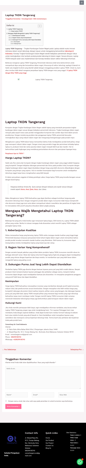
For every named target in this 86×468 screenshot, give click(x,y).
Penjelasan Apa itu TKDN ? (14, 153)
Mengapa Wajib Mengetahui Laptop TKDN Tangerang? (24, 33)
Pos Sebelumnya (9, 349)
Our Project (49, 443)
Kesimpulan (17, 41)
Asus (36, 189)
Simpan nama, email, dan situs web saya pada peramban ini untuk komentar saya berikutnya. (40, 401)
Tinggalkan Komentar (12, 19)
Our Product (50, 440)
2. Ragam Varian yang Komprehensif (21, 37)
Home (48, 438)
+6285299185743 (19, 339)
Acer (27, 189)
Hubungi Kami (17, 43)
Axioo (23, 189)
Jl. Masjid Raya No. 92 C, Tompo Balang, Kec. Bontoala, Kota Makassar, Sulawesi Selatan (32, 443)
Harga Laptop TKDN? (17, 31)
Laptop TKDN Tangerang (15, 29)
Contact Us (49, 446)
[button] (80, 462)
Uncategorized (27, 19)
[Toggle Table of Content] (38, 26)
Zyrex (31, 189)
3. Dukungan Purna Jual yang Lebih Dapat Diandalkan (26, 40)
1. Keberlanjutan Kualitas (18, 35)
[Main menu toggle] (81, 2)
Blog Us (48, 448)
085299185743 (16, 337)
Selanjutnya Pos (77, 349)
